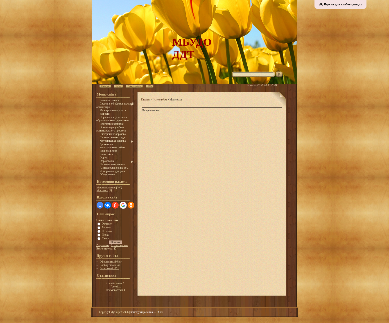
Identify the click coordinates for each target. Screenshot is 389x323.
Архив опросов (119, 245)
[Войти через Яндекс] (115, 205)
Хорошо (106, 227)
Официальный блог (111, 261)
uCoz (160, 312)
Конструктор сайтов (141, 312)
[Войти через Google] (123, 205)
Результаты (102, 245)
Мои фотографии (106, 187)
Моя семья (102, 190)
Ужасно (106, 238)
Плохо (105, 234)
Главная (145, 99)
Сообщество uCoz (110, 265)
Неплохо (107, 230)
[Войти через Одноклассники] (131, 205)
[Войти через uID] (100, 205)
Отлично (107, 223)
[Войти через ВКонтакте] (107, 205)
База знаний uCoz (109, 268)
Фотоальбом (160, 99)
